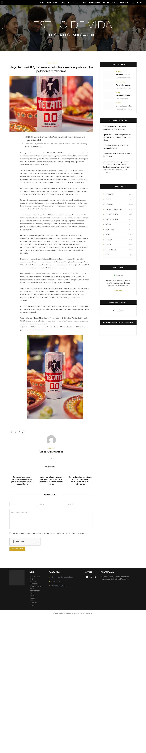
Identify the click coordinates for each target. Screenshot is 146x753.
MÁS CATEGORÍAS (109, 3)
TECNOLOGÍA (72, 3)
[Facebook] (133, 2)
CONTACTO (124, 3)
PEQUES (109, 240)
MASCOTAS (110, 229)
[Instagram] (141, 2)
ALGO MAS (109, 194)
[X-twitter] (137, 2)
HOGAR (108, 224)
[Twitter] (12, 151)
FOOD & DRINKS (94, 3)
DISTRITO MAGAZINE (51, 451)
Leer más (118, 290)
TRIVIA (108, 255)
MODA (63, 3)
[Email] (12, 162)
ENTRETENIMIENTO (114, 209)
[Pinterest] (12, 156)
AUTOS (108, 199)
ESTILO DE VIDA (52, 3)
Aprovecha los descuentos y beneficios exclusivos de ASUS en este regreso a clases (117, 137)
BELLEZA (83, 3)
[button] (2, 28)
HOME (42, 3)
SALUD (118, 92)
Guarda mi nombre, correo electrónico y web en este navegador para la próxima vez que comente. (50, 533)
